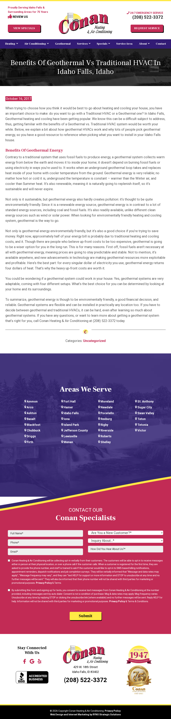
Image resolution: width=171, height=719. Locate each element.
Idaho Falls (71, 413)
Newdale (107, 407)
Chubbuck (33, 430)
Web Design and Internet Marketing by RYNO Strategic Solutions (85, 714)
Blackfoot (33, 424)
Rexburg (106, 419)
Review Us (20, 16)
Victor (141, 430)
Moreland (107, 401)
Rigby (104, 424)
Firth (30, 442)
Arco (30, 407)
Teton (141, 419)
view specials (24, 28)
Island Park (71, 424)
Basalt (31, 419)
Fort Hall (70, 401)
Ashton (32, 413)
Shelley (106, 442)
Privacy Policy (44, 583)
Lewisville (70, 436)
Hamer (68, 407)
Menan (68, 442)
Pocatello (107, 413)
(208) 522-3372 (147, 17)
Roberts (106, 436)
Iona (67, 419)
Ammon (32, 401)
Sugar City (144, 407)
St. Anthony (145, 401)
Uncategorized (94, 341)
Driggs (31, 436)
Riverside (107, 430)
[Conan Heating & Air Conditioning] (85, 23)
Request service (147, 28)
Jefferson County (76, 430)
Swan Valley (145, 413)
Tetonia (142, 424)
